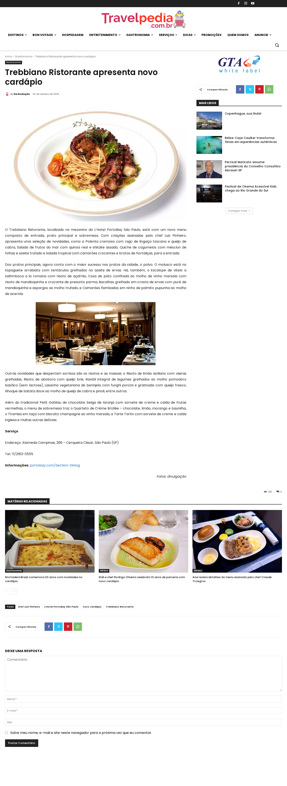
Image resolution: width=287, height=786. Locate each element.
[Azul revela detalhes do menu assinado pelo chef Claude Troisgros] (237, 541)
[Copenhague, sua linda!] (209, 121)
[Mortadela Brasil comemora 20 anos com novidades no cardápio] (50, 541)
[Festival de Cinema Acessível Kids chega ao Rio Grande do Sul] (209, 194)
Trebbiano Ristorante (120, 606)
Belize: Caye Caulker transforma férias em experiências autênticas (251, 140)
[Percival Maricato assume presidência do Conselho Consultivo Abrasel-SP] (209, 169)
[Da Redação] (8, 94)
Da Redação (22, 94)
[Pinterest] (259, 89)
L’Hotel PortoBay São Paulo (61, 606)
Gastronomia (23, 56)
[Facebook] (239, 4)
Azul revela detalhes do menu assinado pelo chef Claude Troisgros (232, 579)
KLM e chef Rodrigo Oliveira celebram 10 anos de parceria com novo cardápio (142, 579)
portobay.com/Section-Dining (55, 465)
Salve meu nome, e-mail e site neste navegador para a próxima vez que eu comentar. (81, 732)
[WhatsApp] (269, 89)
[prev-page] (7, 591)
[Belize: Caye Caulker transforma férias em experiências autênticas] (209, 145)
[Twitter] (250, 89)
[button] (277, 45)
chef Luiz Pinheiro (29, 606)
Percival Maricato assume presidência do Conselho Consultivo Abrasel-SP (253, 166)
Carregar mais (237, 211)
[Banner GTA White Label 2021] (239, 72)
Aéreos (104, 570)
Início (8, 56)
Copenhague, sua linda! (243, 113)
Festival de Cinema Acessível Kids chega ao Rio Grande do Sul (250, 188)
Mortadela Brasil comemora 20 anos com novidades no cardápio (43, 579)
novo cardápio (92, 606)
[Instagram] (246, 4)
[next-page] (14, 591)
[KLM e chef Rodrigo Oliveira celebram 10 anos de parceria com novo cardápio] (143, 541)
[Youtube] (253, 4)
